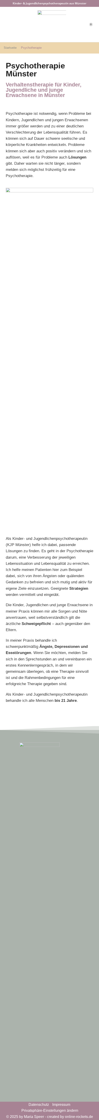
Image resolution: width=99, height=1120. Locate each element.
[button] (5, 24)
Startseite (10, 47)
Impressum (61, 1105)
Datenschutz (39, 1105)
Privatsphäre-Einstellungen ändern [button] (49, 1110)
